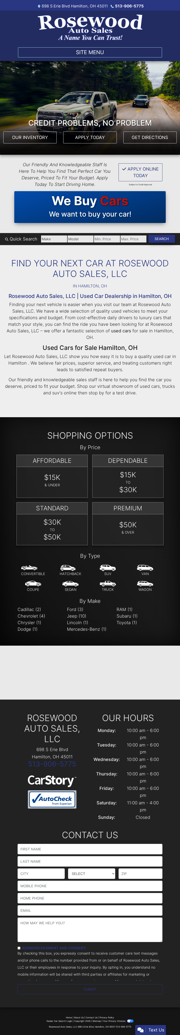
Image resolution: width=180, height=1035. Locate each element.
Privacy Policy (106, 1017)
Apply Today (90, 137)
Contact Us (91, 1017)
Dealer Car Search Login (59, 1021)
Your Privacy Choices (114, 1021)
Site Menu (90, 52)
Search (162, 239)
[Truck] (108, 586)
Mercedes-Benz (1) (86, 629)
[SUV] (108, 570)
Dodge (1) (28, 629)
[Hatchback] (70, 570)
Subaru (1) (127, 616)
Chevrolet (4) (31, 616)
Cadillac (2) (29, 609)
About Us (79, 1017)
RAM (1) (125, 609)
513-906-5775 (129, 6)
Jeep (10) (76, 616)
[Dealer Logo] (90, 27)
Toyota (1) (127, 622)
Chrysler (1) (29, 622)
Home (69, 1017)
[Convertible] (33, 570)
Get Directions (150, 137)
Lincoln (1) (77, 622)
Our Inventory (30, 137)
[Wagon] (145, 586)
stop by (96, 392)
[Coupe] (33, 586)
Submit (90, 989)
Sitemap (96, 1021)
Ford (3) (75, 609)
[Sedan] (70, 586)
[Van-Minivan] (145, 570)
